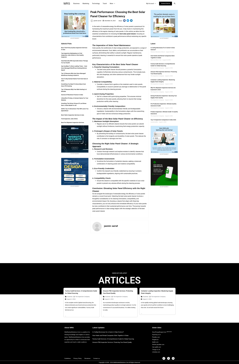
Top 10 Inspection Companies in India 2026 (163, 120)
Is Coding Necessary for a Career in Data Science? (108, 332)
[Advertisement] (119, 248)
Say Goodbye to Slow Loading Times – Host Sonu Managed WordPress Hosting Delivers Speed (74, 68)
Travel (105, 3)
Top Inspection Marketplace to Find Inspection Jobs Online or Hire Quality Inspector (72, 55)
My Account (150, 3)
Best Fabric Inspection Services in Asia (72, 115)
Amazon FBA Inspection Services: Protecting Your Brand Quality (112, 342)
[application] (114, 3)
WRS (66, 3)
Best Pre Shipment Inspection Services (72, 122)
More (111, 3)
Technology (96, 3)
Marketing (86, 3)
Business (76, 3)
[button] (165, 3)
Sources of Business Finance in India (72, 94)
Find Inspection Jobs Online (69, 118)
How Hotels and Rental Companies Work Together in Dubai (110, 335)
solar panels (112, 99)
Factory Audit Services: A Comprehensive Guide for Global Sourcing (113, 339)
